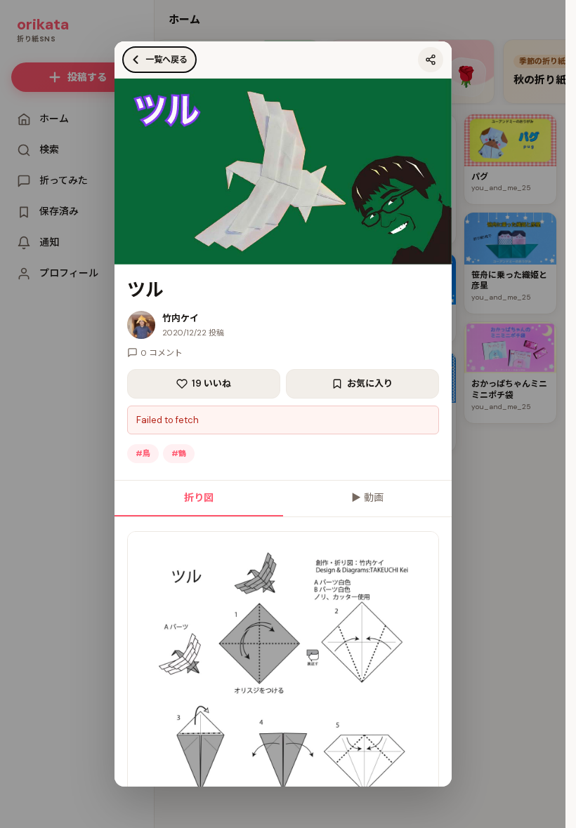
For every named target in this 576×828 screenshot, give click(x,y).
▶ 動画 (367, 497)
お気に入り (370, 383)
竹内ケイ (180, 318)
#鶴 (178, 453)
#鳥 (143, 453)
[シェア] (430, 59)
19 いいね (211, 383)
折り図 (199, 497)
